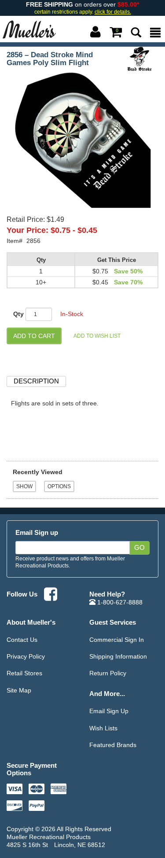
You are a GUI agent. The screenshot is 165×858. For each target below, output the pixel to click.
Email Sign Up (108, 710)
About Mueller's (31, 622)
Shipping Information (118, 656)
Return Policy (107, 673)
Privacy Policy (26, 656)
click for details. (113, 12)
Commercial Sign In (116, 639)
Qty (18, 313)
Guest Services (112, 622)
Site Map (19, 690)
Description (36, 381)
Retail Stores (24, 673)
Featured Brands (112, 744)
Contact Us (22, 639)
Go (139, 547)
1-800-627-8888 (119, 602)
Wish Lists (103, 728)
